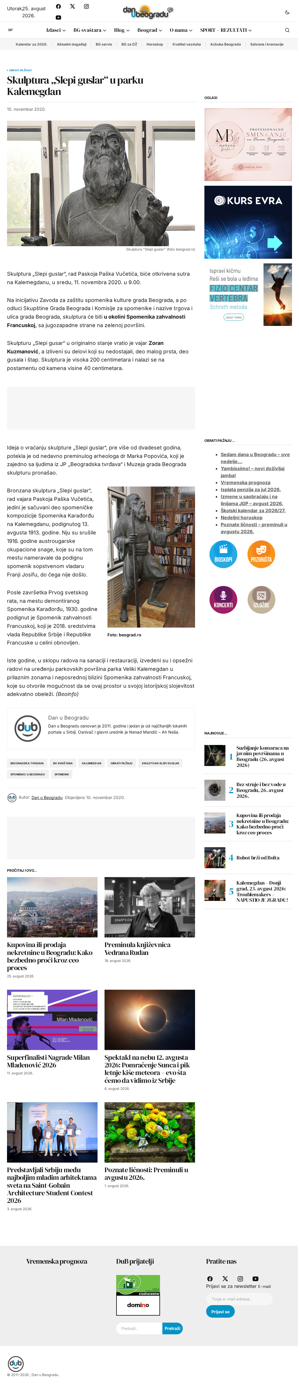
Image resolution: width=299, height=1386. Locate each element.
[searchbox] (139, 1328)
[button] (287, 12)
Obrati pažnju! (20, 70)
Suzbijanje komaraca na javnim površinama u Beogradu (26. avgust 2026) (263, 756)
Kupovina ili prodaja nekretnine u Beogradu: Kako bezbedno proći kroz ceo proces (263, 824)
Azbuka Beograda (225, 44)
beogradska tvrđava (27, 763)
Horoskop (155, 44)
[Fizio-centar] (248, 294)
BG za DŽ (129, 44)
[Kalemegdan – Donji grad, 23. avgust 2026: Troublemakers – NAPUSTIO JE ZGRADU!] (214, 890)
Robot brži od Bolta (258, 857)
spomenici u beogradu (28, 774)
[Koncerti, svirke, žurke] (223, 599)
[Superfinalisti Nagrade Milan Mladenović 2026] (52, 1020)
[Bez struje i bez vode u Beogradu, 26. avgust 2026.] (214, 790)
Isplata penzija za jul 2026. (251, 489)
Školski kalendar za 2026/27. (253, 510)
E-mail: (264, 1286)
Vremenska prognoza (245, 482)
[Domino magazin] (138, 1305)
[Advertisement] (120, 407)
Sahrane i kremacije (267, 44)
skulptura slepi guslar (160, 763)
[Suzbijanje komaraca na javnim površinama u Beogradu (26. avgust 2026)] (214, 755)
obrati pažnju (122, 763)
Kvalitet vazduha (187, 44)
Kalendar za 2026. (32, 44)
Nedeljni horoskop (242, 517)
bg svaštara (63, 763)
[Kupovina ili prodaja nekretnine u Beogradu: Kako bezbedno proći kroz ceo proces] (52, 907)
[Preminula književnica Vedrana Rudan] (150, 907)
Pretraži (172, 1328)
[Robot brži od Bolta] (214, 857)
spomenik (62, 774)
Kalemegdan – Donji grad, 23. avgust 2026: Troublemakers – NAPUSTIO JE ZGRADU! (262, 891)
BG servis (104, 44)
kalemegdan (91, 763)
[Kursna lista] (248, 144)
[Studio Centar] (138, 1285)
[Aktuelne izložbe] (261, 599)
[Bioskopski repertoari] (223, 554)
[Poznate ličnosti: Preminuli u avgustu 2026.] (150, 1132)
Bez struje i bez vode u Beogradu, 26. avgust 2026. (261, 790)
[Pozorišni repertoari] (261, 554)
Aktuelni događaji (71, 44)
